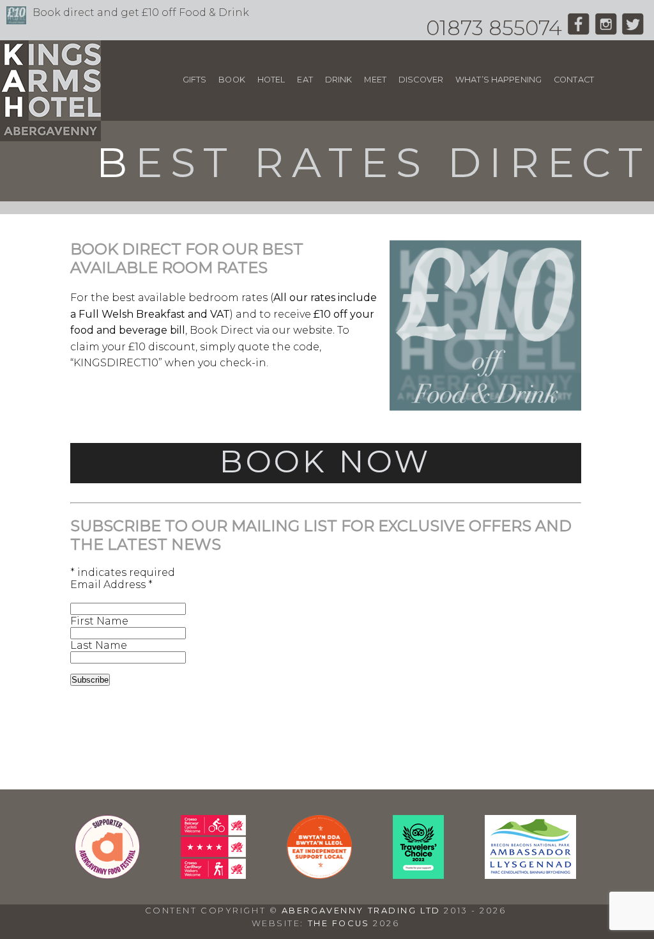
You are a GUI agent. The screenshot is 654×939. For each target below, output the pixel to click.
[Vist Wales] (213, 875)
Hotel (271, 79)
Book (231, 79)
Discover (421, 79)
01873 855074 (494, 27)
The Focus (339, 923)
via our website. (295, 330)
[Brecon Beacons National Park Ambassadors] (530, 875)
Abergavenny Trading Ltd (361, 910)
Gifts (195, 79)
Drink (339, 79)
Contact (574, 79)
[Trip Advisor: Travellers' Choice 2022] (418, 875)
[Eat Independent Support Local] (319, 875)
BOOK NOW (325, 461)
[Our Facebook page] (578, 27)
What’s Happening (498, 79)
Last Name (98, 645)
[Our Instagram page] (606, 27)
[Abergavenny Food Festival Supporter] (107, 875)
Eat (304, 79)
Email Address (111, 584)
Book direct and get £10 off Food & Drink (141, 12)
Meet (375, 79)
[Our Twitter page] (633, 27)
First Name (99, 621)
